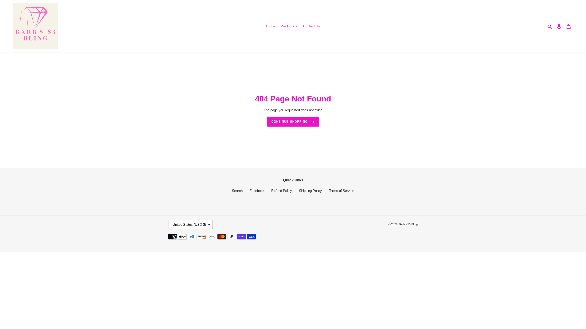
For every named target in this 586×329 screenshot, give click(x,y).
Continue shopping (289, 121)
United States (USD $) (189, 224)
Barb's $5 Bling (408, 224)
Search (237, 191)
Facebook (257, 191)
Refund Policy (281, 191)
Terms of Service (341, 191)
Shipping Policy (310, 191)
